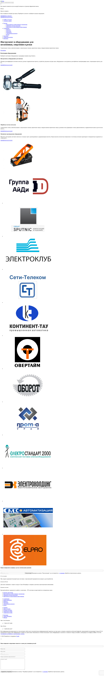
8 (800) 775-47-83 (7, 19)
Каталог (5, 23)
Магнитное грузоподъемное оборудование (16, 27)
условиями (62, 573)
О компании (6, 28)
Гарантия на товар (7, 611)
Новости (8, 29)
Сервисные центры (8, 37)
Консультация (28, 573)
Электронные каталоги (11, 33)
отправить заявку (7, 20)
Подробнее (3, 50)
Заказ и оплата (6, 608)
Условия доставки (7, 610)
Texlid (17, 636)
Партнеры (8, 30)
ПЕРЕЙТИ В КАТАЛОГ (7, 17)
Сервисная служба (7, 612)
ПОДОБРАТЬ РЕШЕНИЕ (6, 671)
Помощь (5, 607)
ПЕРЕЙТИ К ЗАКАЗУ (6, 16)
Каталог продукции (8, 592)
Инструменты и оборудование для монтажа (16, 24)
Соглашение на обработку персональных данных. (13, 633)
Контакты (5, 38)
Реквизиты (8, 32)
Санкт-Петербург (7, 616)
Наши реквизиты (7, 600)
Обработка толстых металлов (13, 25)
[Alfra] (2, 1)
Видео (7, 34)
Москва (5, 617)
